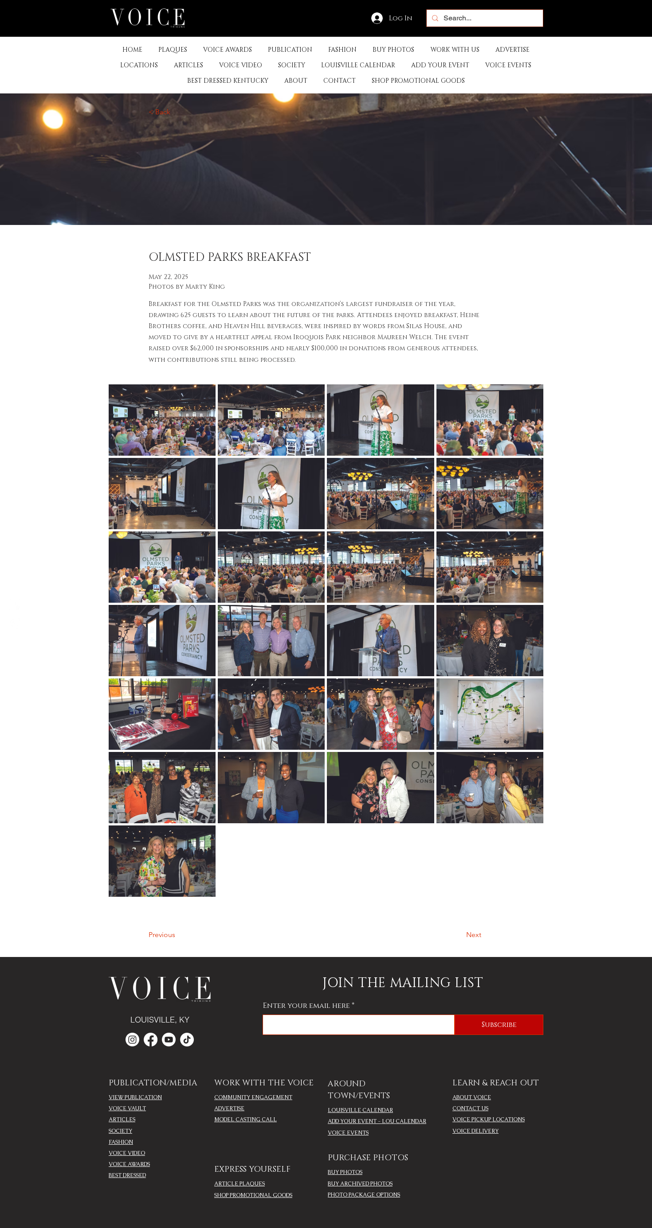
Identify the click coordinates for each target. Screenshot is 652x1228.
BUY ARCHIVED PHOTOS (360, 1183)
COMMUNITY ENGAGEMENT (253, 1097)
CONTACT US (470, 1108)
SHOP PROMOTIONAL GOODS (253, 1195)
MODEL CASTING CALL (245, 1119)
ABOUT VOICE (471, 1097)
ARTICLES (122, 1119)
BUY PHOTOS (345, 1172)
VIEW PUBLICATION (135, 1097)
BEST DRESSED (127, 1175)
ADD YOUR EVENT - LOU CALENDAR (377, 1121)
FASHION (121, 1142)
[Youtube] (169, 1039)
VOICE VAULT (127, 1108)
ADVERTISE (229, 1108)
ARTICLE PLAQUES (239, 1183)
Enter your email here (306, 1005)
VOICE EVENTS (348, 1132)
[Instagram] (14, 623)
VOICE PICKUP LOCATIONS (488, 1119)
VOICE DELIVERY (475, 1131)
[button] (290, 50)
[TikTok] (187, 1039)
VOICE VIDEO (127, 1153)
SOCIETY (120, 1131)
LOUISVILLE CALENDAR (360, 1110)
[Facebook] (14, 605)
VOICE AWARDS (129, 1164)
